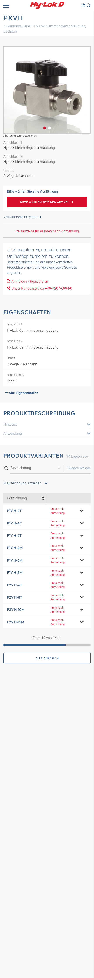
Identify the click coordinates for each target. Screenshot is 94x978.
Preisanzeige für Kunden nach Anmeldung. (47, 231)
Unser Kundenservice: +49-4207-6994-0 (41, 288)
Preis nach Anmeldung (57, 511)
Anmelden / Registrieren (29, 281)
